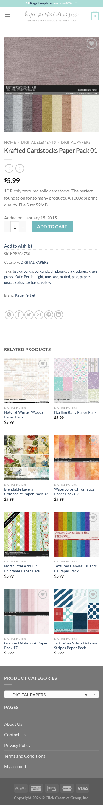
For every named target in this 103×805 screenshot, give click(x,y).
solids (19, 282)
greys (8, 276)
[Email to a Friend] (38, 314)
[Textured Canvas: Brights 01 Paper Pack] (76, 534)
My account (15, 766)
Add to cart (52, 226)
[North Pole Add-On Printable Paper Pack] (26, 534)
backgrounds (23, 271)
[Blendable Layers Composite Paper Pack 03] (26, 457)
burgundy (42, 271)
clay (71, 271)
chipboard (58, 271)
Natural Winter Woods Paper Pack (23, 414)
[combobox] (51, 694)
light (40, 276)
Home (10, 142)
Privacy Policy (17, 745)
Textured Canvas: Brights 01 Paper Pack (75, 568)
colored (81, 271)
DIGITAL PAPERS (75, 142)
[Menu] (7, 16)
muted (65, 276)
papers (85, 276)
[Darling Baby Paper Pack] (76, 380)
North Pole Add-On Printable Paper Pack (22, 568)
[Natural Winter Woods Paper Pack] (26, 380)
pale (75, 276)
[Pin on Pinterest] (48, 314)
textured (32, 282)
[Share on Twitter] (29, 314)
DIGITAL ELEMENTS (38, 142)
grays (93, 271)
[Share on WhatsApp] (9, 314)
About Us (13, 724)
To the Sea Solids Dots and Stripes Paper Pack (76, 645)
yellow (46, 282)
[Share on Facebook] (19, 314)
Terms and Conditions (24, 755)
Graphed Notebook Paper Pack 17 (26, 645)
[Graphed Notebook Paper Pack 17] (26, 611)
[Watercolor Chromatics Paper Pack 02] (76, 457)
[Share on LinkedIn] (58, 314)
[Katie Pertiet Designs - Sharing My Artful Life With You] (51, 16)
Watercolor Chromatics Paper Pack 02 (74, 491)
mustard (51, 276)
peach (8, 282)
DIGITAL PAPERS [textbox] (48, 694)
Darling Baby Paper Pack (75, 412)
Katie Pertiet (25, 276)
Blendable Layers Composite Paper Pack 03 (26, 491)
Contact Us (15, 734)
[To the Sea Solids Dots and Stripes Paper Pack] (76, 611)
